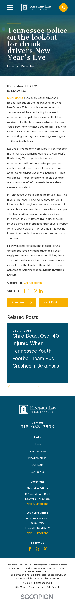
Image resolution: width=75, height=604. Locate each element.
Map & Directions (37, 504)
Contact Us (37, 472)
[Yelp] (37, 549)
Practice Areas (37, 458)
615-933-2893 (37, 427)
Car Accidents (33, 283)
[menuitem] (20, 587)
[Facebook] (30, 549)
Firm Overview (37, 451)
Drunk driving (15, 98)
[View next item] (37, 386)
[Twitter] (45, 549)
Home (37, 444)
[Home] (36, 8)
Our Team (37, 465)
